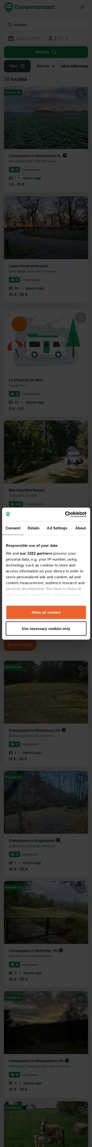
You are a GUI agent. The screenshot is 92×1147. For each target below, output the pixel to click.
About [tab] (80, 528)
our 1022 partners (36, 553)
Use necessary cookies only (46, 628)
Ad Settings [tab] (57, 528)
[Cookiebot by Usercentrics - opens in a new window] (65, 514)
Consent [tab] (13, 528)
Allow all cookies (46, 612)
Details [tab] (34, 528)
